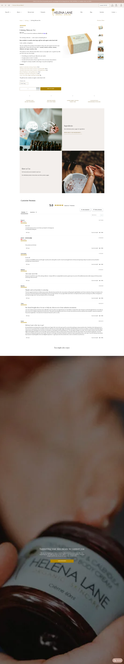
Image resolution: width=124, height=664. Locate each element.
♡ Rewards (42, 12)
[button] (100, 232)
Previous (99, 20)
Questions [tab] (32, 212)
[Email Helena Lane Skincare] (3, 5)
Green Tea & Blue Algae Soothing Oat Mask (30, 75)
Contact (113, 12)
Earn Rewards (62, 561)
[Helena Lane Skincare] (62, 12)
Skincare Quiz (31, 12)
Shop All (7, 12)
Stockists (102, 12)
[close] (122, 1)
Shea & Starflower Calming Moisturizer (28, 72)
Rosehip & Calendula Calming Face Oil (28, 73)
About (18, 12)
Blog (91, 12)
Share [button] (28, 232)
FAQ (81, 12)
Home (21, 20)
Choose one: (22, 81)
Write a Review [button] (98, 209)
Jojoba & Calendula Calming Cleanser (28, 67)
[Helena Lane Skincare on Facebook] (6, 5)
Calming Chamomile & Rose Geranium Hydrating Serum (33, 70)
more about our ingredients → (73, 132)
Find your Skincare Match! (18, 5)
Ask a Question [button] (86, 209)
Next (103, 20)
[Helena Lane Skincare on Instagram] (10, 5)
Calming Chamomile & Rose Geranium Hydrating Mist (32, 68)
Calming (26, 20)
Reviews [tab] (23, 212)
